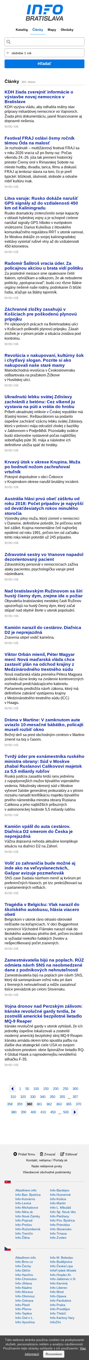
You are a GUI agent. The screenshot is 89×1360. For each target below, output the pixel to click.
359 (19, 1104)
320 (23, 1097)
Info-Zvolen (58, 1237)
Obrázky (67, 29)
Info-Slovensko (60, 1229)
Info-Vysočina (25, 1322)
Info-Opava (58, 1296)
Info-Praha (57, 1305)
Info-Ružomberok (27, 1229)
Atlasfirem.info (25, 1257)
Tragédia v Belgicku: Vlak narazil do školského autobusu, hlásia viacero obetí (42, 909)
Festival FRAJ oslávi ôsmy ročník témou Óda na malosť (40, 140)
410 (43, 1112)
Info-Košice (58, 1199)
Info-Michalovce (26, 1207)
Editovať (71, 1154)
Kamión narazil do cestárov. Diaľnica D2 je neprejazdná (43, 630)
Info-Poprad (23, 1220)
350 (52, 1097)
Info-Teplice (23, 1313)
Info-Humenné (60, 1194)
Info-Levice (23, 1203)
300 (75, 1089)
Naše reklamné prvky (46, 1166)
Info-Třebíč (58, 1313)
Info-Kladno (23, 1287)
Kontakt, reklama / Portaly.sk (46, 1160)
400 (33, 1112)
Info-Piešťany (59, 1216)
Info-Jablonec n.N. (63, 1279)
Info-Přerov (23, 1309)
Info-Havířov (24, 1275)
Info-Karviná (59, 1283)
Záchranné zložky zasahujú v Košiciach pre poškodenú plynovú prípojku (41, 314)
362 (49, 1104)
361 (39, 1104)
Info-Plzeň (22, 1305)
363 (59, 1104)
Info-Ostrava (24, 1300)
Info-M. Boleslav (61, 1257)
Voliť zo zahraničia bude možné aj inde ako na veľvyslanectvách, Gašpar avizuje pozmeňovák (40, 868)
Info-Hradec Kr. (61, 1275)
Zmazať (49, 1154)
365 (68, 1104)
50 (27, 1089)
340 (42, 1097)
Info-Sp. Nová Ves (63, 1212)
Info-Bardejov (59, 1190)
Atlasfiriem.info (26, 1190)
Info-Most (57, 1292)
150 (46, 1089)
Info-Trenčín (24, 1233)
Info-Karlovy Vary (62, 1318)
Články (37, 29)
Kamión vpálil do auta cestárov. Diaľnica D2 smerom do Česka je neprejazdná (39, 831)
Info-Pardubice (60, 1300)
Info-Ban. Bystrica (28, 1194)
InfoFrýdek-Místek (63, 1270)
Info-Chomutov (26, 1279)
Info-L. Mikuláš (60, 1207)
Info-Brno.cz (24, 1262)
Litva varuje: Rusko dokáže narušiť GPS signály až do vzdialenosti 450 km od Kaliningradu (41, 203)
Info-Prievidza (60, 1225)
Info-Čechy (23, 1266)
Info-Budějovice (61, 1262)
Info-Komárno (25, 1199)
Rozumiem (54, 1354)
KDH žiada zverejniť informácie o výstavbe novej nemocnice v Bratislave (39, 96)
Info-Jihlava (23, 1283)
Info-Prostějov (60, 1309)
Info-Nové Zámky (27, 1216)
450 (53, 1112)
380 (13, 1112)
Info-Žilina (22, 1237)
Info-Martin (58, 1203)
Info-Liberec (58, 1287)
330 (33, 1097)
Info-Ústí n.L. (24, 1318)
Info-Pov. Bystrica (62, 1220)
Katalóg (22, 29)
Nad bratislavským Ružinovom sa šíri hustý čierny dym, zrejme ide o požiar (44, 593)
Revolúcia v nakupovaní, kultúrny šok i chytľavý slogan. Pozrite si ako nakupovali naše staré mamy (44, 360)
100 (36, 1089)
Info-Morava (24, 1292)
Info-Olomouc (25, 1296)
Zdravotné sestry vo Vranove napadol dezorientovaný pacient (44, 557)
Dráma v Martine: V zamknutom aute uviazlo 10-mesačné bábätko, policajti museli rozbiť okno (44, 724)
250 (65, 1089)
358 (10, 1104)
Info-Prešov (23, 1225)
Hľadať (44, 63)
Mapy (52, 29)
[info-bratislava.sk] (44, 13)
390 (23, 1112)
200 (55, 1089)
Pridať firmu (26, 1154)
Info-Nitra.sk (24, 1212)
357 (75, 1097)
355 (62, 1097)
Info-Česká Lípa (61, 1266)
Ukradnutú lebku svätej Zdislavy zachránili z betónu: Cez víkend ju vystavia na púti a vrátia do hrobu (40, 401)
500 (66, 1112)
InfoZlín (55, 1322)
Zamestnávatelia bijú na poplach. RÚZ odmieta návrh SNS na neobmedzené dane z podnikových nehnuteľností (44, 964)
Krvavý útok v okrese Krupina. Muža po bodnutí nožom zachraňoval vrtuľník (42, 466)
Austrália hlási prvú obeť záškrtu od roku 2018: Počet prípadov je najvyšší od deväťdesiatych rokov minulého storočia (44, 506)
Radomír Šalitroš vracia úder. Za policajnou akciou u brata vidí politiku (44, 266)
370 (78, 1104)
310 (13, 1097)
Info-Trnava (58, 1233)
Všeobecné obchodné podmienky (47, 1172)
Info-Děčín (22, 1270)
